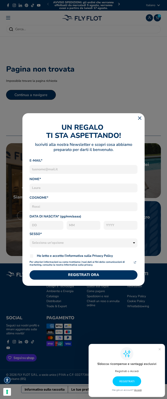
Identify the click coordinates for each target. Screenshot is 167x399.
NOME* (35, 179)
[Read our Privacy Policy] (135, 262)
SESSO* (36, 234)
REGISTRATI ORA (83, 274)
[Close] (140, 118)
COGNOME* (39, 197)
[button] (7, 380)
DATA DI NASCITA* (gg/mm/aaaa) (55, 216)
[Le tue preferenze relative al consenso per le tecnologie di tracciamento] (7, 392)
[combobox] (83, 242)
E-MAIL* (36, 160)
